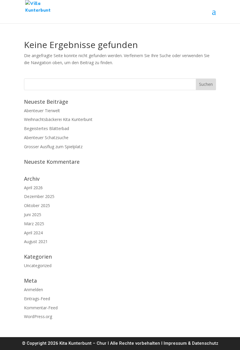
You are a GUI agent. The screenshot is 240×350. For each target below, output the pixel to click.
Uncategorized (38, 265)
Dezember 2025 (39, 196)
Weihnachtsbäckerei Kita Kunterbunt (58, 119)
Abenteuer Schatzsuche (46, 137)
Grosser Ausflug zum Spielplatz (53, 146)
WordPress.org (38, 316)
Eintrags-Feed (37, 298)
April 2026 (33, 187)
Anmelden (33, 289)
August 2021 (36, 241)
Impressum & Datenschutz (191, 343)
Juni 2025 (32, 214)
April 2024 (33, 232)
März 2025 (34, 223)
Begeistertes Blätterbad (46, 128)
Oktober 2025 (37, 205)
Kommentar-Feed (41, 307)
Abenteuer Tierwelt (42, 110)
